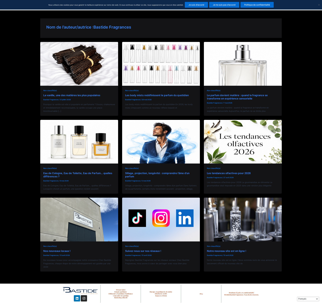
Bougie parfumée (120, 292)
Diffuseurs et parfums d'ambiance (121, 294)
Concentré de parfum (120, 296)
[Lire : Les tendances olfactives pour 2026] (243, 141)
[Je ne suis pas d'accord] (319, 5)
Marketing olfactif (120, 298)
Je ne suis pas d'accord (224, 5)
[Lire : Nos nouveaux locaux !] (79, 219)
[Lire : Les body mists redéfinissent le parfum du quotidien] (161, 63)
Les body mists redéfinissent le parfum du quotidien (157, 95)
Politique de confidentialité (257, 5)
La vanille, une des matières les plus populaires (71, 95)
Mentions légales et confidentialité (241, 293)
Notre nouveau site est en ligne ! (226, 251)
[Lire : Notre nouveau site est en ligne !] (243, 219)
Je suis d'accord (196, 5)
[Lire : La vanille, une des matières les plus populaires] (79, 63)
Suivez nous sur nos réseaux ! (143, 251)
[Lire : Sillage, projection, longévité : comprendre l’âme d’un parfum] (161, 141)
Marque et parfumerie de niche (161, 292)
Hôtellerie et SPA (161, 294)
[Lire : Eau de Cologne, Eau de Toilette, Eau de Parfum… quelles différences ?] (79, 141)
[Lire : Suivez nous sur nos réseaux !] (161, 219)
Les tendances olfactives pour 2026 (229, 173)
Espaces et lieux (161, 296)
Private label (120, 290)
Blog (201, 294)
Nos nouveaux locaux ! (56, 251)
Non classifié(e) (50, 90)
